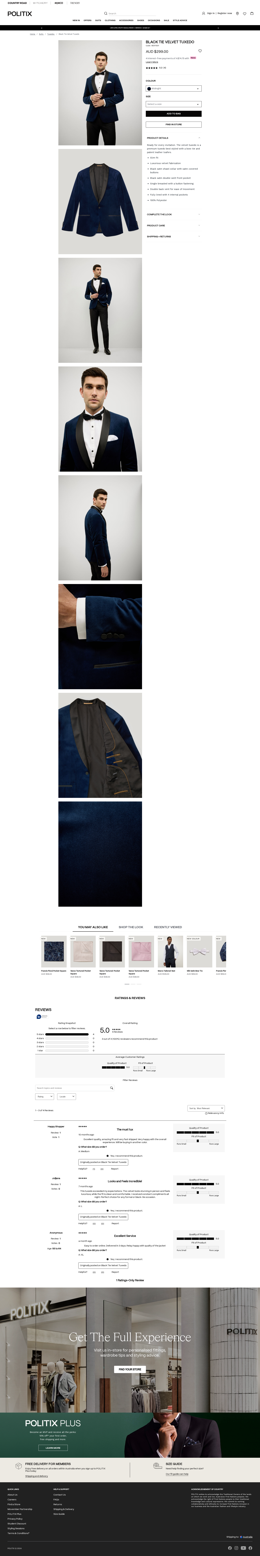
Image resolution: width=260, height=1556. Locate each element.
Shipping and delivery (36, 1476)
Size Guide (59, 1514)
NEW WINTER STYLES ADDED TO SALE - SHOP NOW (130, 28)
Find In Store (174, 125)
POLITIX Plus (14, 1514)
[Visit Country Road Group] (17, 3)
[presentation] (93, 927)
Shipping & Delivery (63, 1509)
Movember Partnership (20, 1509)
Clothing (110, 21)
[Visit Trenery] (75, 3)
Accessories (126, 21)
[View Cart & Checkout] (252, 14)
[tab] (93, 928)
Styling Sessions (16, 1529)
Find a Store (14, 1504)
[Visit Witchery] (40, 3)
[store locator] (235, 13)
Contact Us (59, 1495)
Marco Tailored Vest (166, 971)
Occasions (154, 21)
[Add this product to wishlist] (200, 52)
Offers (87, 21)
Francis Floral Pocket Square (53, 971)
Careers (12, 1500)
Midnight (156, 88)
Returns (57, 1504)
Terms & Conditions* (18, 1533)
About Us (12, 1495)
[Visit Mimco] (59, 3)
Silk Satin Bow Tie (194, 971)
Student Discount (17, 1524)
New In (76, 21)
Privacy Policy (15, 1519)
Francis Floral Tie (223, 971)
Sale (166, 21)
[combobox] (174, 104)
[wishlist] (242, 14)
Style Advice (180, 21)
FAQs (56, 1500)
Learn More (152, 62)
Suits (98, 21)
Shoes (140, 21)
